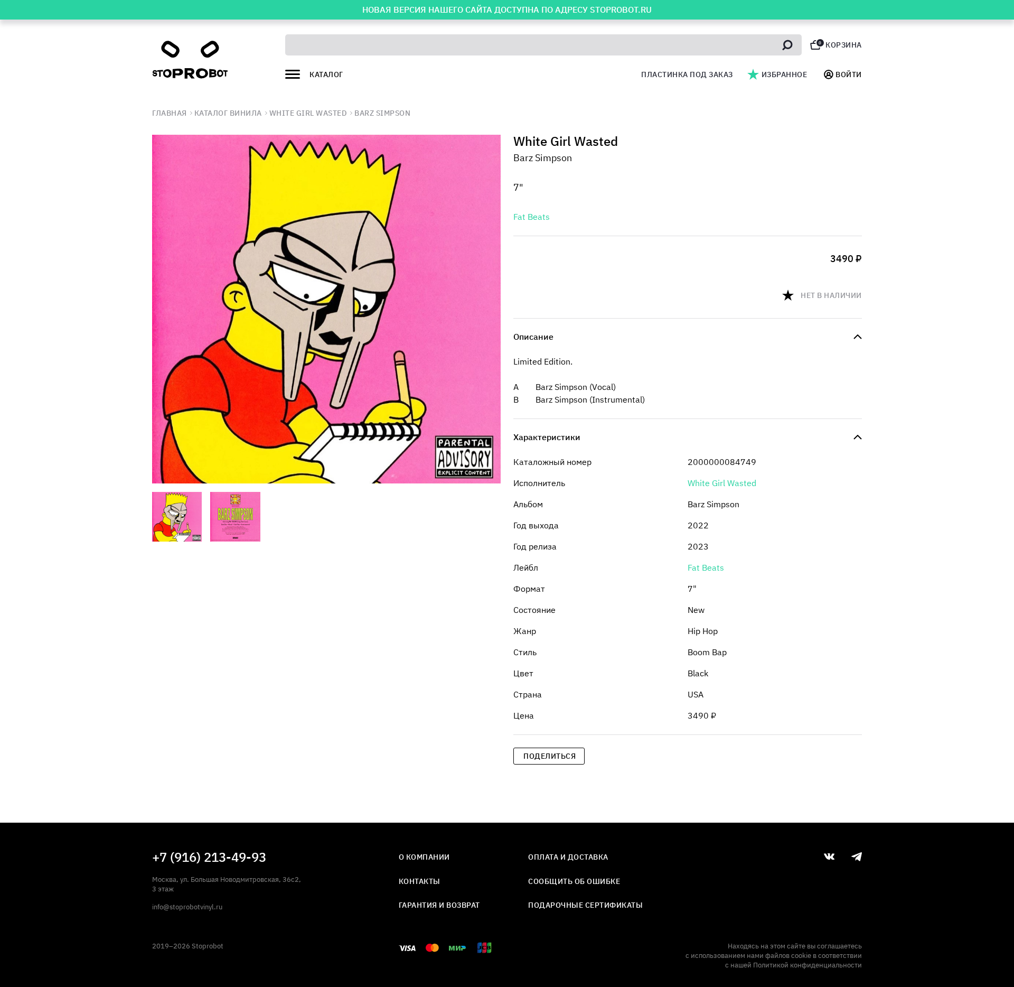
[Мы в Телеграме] (856, 856)
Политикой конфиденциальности (807, 965)
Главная (169, 113)
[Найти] (787, 44)
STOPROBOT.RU (621, 9)
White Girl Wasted (308, 113)
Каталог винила (228, 113)
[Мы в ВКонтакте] (829, 856)
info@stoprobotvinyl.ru (187, 906)
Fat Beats (531, 216)
